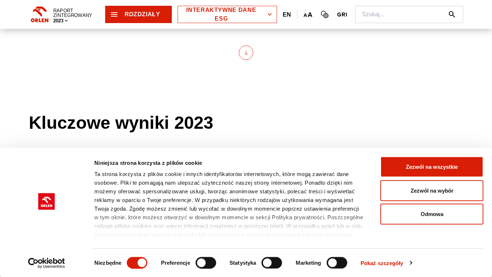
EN (287, 15)
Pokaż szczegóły (382, 263)
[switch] (206, 262)
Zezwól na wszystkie (432, 167)
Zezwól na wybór (432, 190)
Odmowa (432, 214)
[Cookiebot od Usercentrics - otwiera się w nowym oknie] (46, 263)
